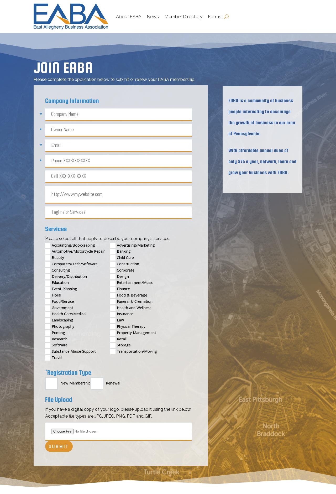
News (153, 16)
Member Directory (183, 16)
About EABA (128, 16)
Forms (214, 16)
